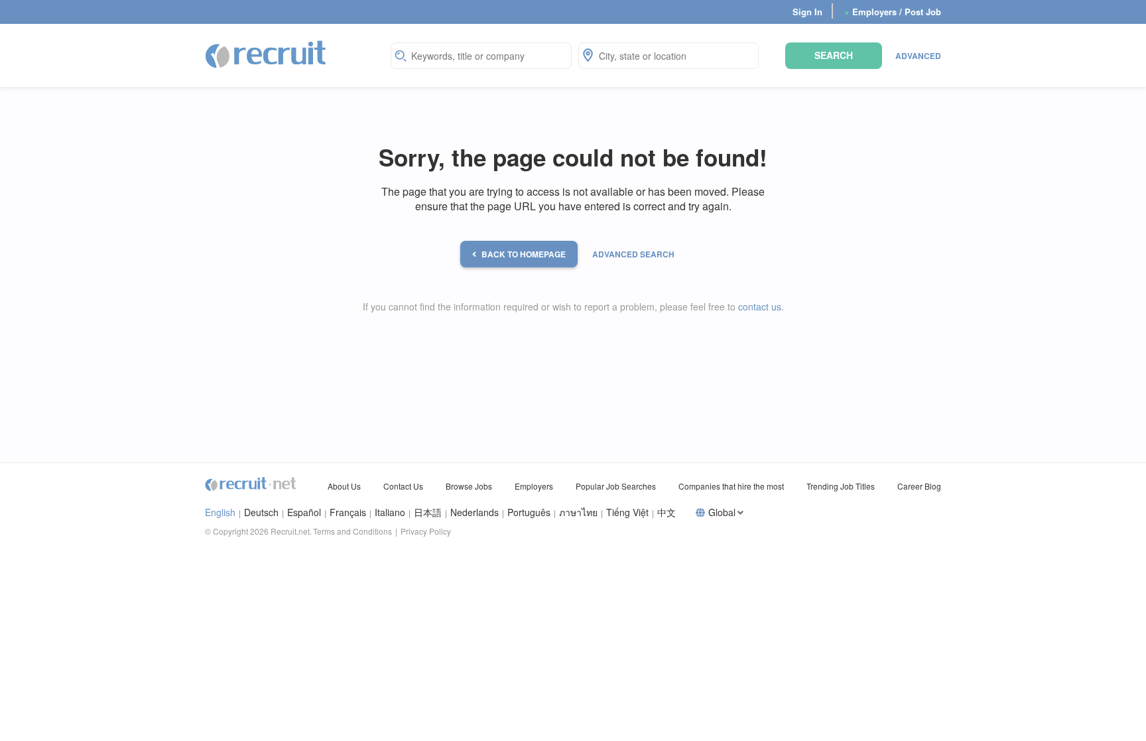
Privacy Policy (426, 531)
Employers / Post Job (892, 11)
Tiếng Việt (627, 512)
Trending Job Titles (840, 486)
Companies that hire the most (731, 486)
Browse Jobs (469, 486)
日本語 (428, 512)
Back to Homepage (523, 254)
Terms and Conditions (352, 531)
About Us (344, 486)
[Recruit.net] (266, 53)
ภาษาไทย (578, 512)
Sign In (807, 11)
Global (721, 512)
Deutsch (261, 512)
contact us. (761, 306)
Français (348, 512)
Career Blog (919, 486)
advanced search (633, 254)
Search (833, 55)
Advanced (918, 56)
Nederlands (474, 512)
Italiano (390, 512)
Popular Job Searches (616, 486)
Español (304, 512)
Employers (534, 486)
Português (528, 512)
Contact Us (403, 486)
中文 (666, 512)
